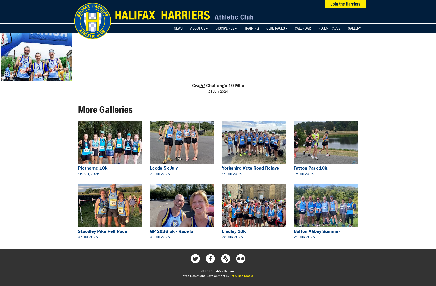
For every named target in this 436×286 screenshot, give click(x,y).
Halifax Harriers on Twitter (195, 259)
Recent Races (329, 28)
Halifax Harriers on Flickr (241, 259)
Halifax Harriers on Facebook (210, 259)
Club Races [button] (275, 28)
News (178, 28)
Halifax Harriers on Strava (226, 259)
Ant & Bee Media (241, 276)
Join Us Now (345, 4)
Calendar (303, 28)
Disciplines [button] (224, 28)
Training (251, 28)
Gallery (354, 28)
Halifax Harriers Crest (92, 21)
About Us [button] (197, 28)
